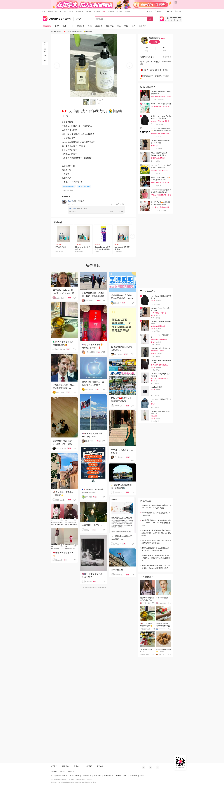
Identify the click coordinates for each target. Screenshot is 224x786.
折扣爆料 (119, 11)
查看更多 (166, 57)
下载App (169, 11)
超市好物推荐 (69, 186)
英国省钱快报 (74, 775)
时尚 (57, 26)
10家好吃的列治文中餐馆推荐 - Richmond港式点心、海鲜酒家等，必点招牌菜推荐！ (156, 558)
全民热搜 (97, 11)
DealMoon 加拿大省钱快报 (56, 18)
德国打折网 (97, 775)
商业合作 (77, 766)
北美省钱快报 (62, 775)
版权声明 (100, 766)
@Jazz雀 (72, 208)
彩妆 (64, 26)
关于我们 (54, 766)
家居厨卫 (80, 26)
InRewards (133, 775)
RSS (157, 767)
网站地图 (54, 771)
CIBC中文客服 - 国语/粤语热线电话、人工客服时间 (156, 513)
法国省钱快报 (86, 775)
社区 (104, 11)
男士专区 (142, 26)
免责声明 (88, 766)
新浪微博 (143, 767)
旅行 (133, 26)
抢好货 (71, 11)
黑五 (124, 775)
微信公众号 (150, 767)
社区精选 (47, 26)
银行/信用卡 (79, 11)
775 (146, 47)
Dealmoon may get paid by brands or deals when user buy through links (73, 782)
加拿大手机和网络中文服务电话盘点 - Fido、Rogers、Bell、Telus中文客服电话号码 (156, 522)
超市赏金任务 (85, 186)
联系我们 (159, 11)
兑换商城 (111, 11)
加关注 (155, 42)
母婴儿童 (99, 26)
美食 (119, 26)
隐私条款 (71, 771)
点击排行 (63, 11)
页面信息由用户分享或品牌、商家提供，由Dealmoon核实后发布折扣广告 (74, 779)
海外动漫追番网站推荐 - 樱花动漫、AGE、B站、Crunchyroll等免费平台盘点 (156, 566)
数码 (126, 26)
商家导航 (88, 11)
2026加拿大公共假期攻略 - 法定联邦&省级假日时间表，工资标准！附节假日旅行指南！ (156, 533)
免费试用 (128, 11)
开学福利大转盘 (52, 11)
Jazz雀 (70, 201)
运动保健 (110, 26)
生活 (90, 26)
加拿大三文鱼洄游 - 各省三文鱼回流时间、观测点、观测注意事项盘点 (155, 549)
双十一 (118, 775)
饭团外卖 (143, 775)
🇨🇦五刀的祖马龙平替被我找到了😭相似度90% (78, 32)
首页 (43, 11)
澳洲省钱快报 (108, 775)
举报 (112, 204)
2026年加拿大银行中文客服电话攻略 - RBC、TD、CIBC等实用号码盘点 (156, 506)
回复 (123, 204)
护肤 (72, 26)
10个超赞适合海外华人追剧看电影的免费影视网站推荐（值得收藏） (156, 541)
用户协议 (63, 771)
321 (164, 47)
